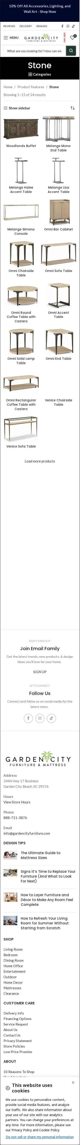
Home (7, 87)
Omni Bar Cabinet (58, 229)
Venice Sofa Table (21, 446)
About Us (10, 1030)
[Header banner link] (40, 11)
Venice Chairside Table (58, 402)
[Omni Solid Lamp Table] (21, 342)
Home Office (13, 966)
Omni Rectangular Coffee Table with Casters (21, 404)
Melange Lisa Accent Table (58, 189)
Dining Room (13, 960)
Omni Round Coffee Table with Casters (21, 317)
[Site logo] (41, 37)
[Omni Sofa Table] (58, 254)
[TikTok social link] (73, 26)
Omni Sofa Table (58, 271)
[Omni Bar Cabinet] (58, 212)
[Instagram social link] (68, 26)
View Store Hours (16, 802)
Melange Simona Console (21, 231)
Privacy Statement (17, 1041)
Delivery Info (13, 1013)
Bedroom (10, 955)
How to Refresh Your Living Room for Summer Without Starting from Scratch (45, 923)
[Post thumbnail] (10, 856)
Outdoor (10, 977)
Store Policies (14, 1046)
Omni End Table (58, 359)
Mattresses (12, 988)
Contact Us (12, 1035)
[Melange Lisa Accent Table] (58, 171)
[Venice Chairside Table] (58, 384)
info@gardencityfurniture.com (26, 833)
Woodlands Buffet (21, 146)
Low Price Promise (17, 1052)
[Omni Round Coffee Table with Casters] (21, 296)
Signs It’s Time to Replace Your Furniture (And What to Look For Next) (48, 876)
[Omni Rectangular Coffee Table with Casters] (21, 384)
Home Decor (13, 982)
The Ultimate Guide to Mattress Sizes (40, 855)
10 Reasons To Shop (18, 1072)
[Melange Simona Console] (21, 212)
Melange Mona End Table (58, 148)
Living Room (13, 949)
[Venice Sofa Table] (21, 430)
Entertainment (14, 971)
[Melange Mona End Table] (58, 129)
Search (71, 50)
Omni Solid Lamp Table (21, 361)
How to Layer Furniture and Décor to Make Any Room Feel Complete (47, 900)
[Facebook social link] (62, 26)
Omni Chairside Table (21, 273)
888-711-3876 (15, 818)
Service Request (15, 1024)
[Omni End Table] (58, 342)
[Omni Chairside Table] (21, 254)
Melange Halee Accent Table (21, 189)
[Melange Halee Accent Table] (21, 171)
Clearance (11, 993)
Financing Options (17, 1019)
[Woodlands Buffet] (21, 129)
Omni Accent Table (58, 315)
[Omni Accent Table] (58, 296)
